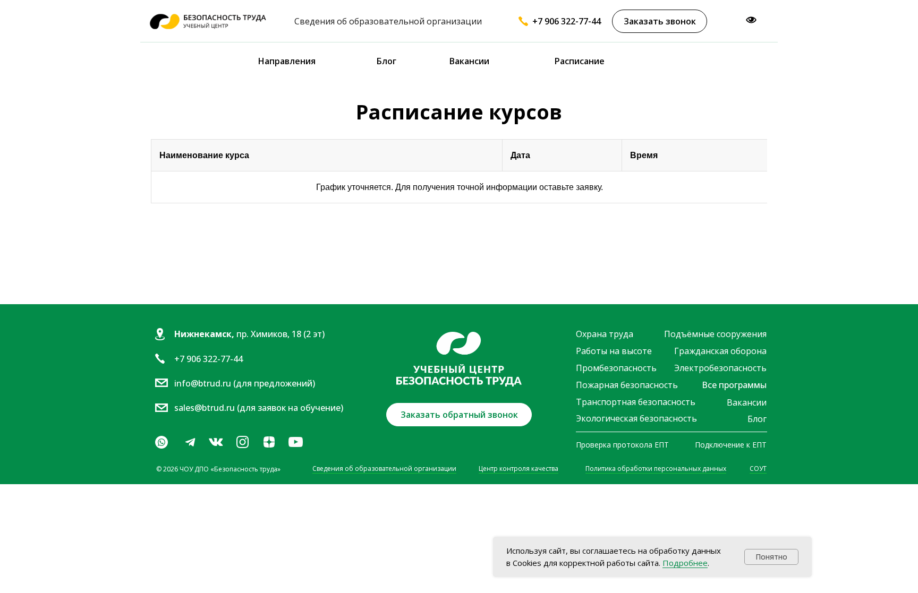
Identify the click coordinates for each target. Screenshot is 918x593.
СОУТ (758, 468)
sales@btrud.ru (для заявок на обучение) (258, 408)
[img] (216, 442)
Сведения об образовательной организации (384, 468)
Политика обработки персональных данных (655, 468)
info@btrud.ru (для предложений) (244, 383)
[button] (659, 21)
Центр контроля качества (518, 468)
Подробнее (685, 562)
